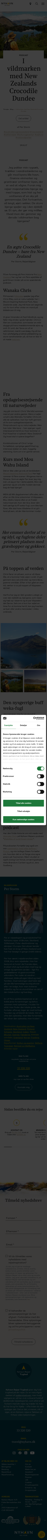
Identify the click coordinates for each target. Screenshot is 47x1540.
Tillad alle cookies (23, 803)
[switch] (40, 776)
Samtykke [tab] (8, 725)
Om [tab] (38, 725)
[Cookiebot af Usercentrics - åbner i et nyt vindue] (33, 718)
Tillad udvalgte (23, 811)
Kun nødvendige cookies (23, 819)
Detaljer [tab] (23, 725)
